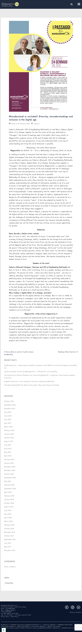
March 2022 (8, 427)
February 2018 (9, 525)
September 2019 (10, 488)
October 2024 (9, 401)
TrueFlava (78, 612)
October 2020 (9, 474)
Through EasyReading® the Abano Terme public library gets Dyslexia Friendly (31, 385)
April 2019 (8, 492)
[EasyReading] (10, 4)
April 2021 (8, 456)
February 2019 (9, 496)
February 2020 (9, 485)
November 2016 (9, 550)
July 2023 (7, 412)
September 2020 (10, 477)
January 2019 (9, 499)
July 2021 (7, 445)
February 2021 (9, 459)
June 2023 (8, 416)
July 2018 (7, 510)
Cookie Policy (14, 616)
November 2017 (9, 532)
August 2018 (8, 507)
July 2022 (7, 419)
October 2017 (9, 536)
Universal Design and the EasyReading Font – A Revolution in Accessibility (30, 371)
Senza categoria (10, 566)
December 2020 (9, 467)
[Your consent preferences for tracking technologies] (4, 630)
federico (37, 124)
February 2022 (9, 430)
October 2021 (9, 437)
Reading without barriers (67, 352)
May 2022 (7, 423)
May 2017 (7, 547)
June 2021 (8, 448)
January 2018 (9, 528)
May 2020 (7, 481)
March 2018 (8, 521)
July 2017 (7, 543)
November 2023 (9, 408)
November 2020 (9, 470)
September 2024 (10, 405)
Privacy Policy (9, 583)
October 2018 (9, 503)
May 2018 (7, 514)
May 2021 (7, 452)
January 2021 (9, 463)
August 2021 (8, 441)
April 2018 (8, 517)
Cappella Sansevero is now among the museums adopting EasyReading (29, 381)
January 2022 (9, 434)
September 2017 (10, 539)
